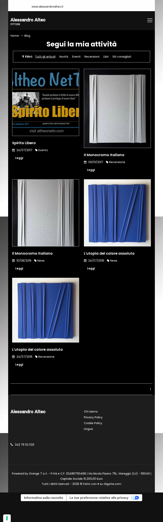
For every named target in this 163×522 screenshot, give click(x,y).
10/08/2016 (23, 261)
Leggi (19, 158)
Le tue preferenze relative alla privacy (99, 498)
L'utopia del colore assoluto (109, 253)
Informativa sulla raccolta (43, 498)
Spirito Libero (24, 142)
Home (15, 35)
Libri (106, 57)
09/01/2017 (95, 162)
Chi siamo (91, 412)
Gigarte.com (112, 484)
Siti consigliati (122, 57)
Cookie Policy (93, 423)
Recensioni (91, 57)
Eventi (76, 57)
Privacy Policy (93, 417)
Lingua (88, 429)
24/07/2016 (95, 261)
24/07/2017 (24, 150)
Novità (63, 57)
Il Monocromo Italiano (104, 154)
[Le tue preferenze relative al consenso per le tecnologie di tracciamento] (7, 518)
